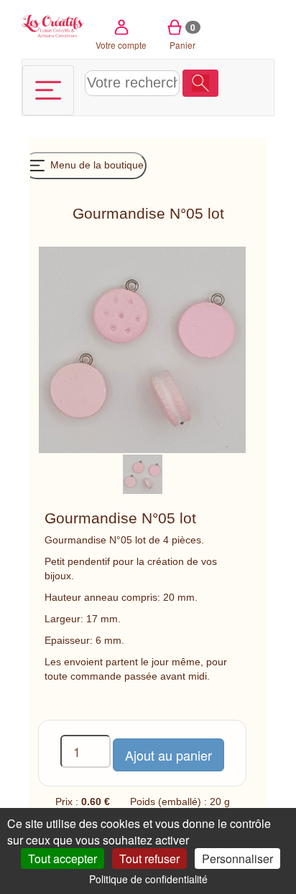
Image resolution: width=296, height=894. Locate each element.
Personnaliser (237, 858)
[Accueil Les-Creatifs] (53, 24)
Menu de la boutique (95, 165)
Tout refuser (149, 858)
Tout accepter (62, 858)
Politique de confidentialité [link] (148, 879)
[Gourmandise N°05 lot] (142, 473)
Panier (183, 36)
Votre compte (121, 45)
